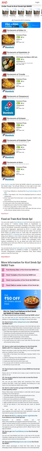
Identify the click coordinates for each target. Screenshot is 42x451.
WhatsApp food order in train (22, 442)
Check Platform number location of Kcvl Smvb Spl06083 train (23, 285)
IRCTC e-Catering (14, 234)
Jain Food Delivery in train (20, 431)
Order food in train (6, 184)
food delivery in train (20, 222)
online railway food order (21, 322)
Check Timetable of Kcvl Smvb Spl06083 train (21, 275)
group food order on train (20, 248)
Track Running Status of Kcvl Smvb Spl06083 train (22, 270)
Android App (14, 319)
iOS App (22, 319)
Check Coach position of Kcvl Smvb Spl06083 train (22, 280)
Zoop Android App (31, 191)
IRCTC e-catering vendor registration (23, 415)
